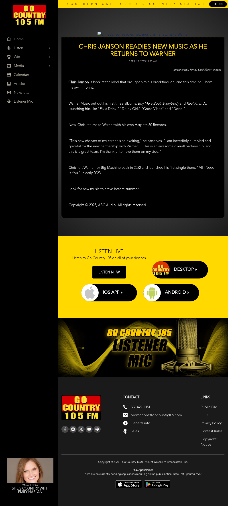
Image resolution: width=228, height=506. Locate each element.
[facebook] (65, 429)
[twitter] (81, 429)
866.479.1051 (140, 407)
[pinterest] (97, 429)
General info (140, 423)
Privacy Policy (211, 423)
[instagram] (73, 429)
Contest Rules (211, 431)
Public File (209, 407)
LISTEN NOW (109, 272)
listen (218, 4)
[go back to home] (81, 407)
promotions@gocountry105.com (156, 415)
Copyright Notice (208, 442)
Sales (135, 431)
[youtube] (89, 429)
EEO (204, 415)
